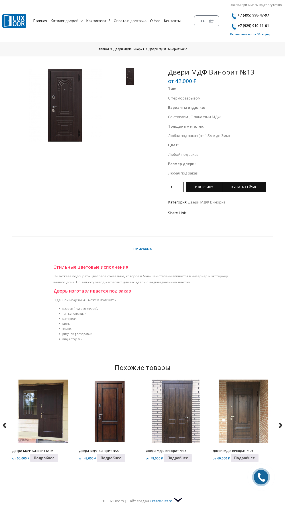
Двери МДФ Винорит (129, 49)
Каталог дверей (64, 21)
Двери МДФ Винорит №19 (32, 451)
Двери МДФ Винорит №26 (233, 451)
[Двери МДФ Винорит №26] (243, 412)
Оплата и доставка (130, 21)
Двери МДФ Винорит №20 (99, 451)
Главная (40, 21)
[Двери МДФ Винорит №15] (176, 412)
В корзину (204, 187)
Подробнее (44, 457)
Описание (142, 248)
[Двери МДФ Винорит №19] (42, 412)
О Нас (155, 21)
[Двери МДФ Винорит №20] (109, 412)
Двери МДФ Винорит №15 (166, 451)
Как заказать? (98, 21)
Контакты (172, 21)
